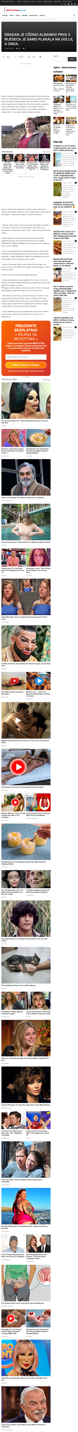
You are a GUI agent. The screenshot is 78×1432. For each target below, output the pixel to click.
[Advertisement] (26, 79)
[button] (74, 15)
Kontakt (33, 1)
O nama (39, 1)
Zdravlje (42, 15)
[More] (40, 57)
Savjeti (18, 15)
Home (3, 20)
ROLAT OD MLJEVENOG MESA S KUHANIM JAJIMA (57, 129)
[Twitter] (65, 4)
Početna (19, 1)
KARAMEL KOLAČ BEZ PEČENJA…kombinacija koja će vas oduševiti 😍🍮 (64, 205)
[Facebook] (61, 4)
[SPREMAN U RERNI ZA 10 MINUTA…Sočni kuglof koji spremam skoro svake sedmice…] (58, 99)
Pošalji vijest (57, 1)
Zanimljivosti (33, 15)
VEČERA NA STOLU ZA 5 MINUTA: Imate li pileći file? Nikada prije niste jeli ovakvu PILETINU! (64, 234)
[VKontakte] (71, 4)
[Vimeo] (68, 4)
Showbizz (24, 15)
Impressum (26, 1)
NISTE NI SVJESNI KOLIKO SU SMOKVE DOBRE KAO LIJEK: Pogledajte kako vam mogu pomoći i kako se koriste (65, 175)
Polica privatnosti (47, 1)
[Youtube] (75, 4)
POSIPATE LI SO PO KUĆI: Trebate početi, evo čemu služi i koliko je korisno (64, 148)
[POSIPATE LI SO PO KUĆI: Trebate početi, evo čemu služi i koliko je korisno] (71, 99)
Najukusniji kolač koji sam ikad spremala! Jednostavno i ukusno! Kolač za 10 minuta (63, 262)
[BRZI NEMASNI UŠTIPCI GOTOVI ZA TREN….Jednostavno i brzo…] (58, 78)
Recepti (11, 15)
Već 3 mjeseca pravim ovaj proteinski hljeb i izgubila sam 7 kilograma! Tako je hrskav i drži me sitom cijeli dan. (64, 290)
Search (55, 56)
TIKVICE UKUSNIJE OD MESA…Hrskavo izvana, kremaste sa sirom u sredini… (63, 321)
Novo (55, 81)
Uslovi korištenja (67, 1)
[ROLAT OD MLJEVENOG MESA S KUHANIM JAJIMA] (58, 120)
